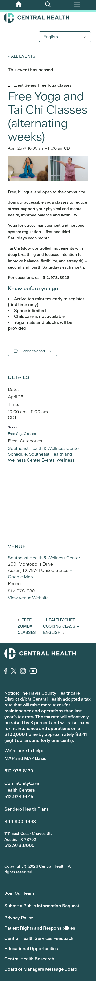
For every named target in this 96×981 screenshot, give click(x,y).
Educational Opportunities (31, 948)
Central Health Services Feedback (39, 938)
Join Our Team (19, 893)
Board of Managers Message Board (40, 969)
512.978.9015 (18, 796)
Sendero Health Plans (26, 809)
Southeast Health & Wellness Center (44, 558)
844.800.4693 (20, 821)
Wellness (66, 460)
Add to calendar (33, 351)
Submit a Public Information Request (41, 905)
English (50, 36)
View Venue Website (28, 598)
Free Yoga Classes (22, 433)
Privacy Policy (18, 917)
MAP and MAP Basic (25, 758)
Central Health (48, 18)
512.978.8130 (18, 771)
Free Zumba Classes (27, 626)
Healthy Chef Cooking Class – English (61, 626)
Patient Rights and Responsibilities (39, 928)
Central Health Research (29, 959)
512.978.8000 (19, 845)
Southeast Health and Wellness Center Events (40, 457)
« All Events (21, 56)
